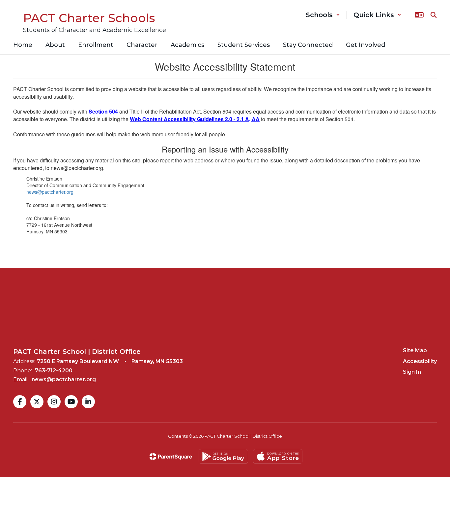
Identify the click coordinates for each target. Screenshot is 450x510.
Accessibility (420, 361)
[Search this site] (433, 15)
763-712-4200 (53, 370)
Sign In (412, 372)
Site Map (415, 350)
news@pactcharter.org (49, 191)
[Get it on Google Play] (223, 456)
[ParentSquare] (171, 456)
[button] (323, 15)
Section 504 (103, 111)
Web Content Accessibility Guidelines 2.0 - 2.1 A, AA (195, 119)
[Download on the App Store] (277, 456)
